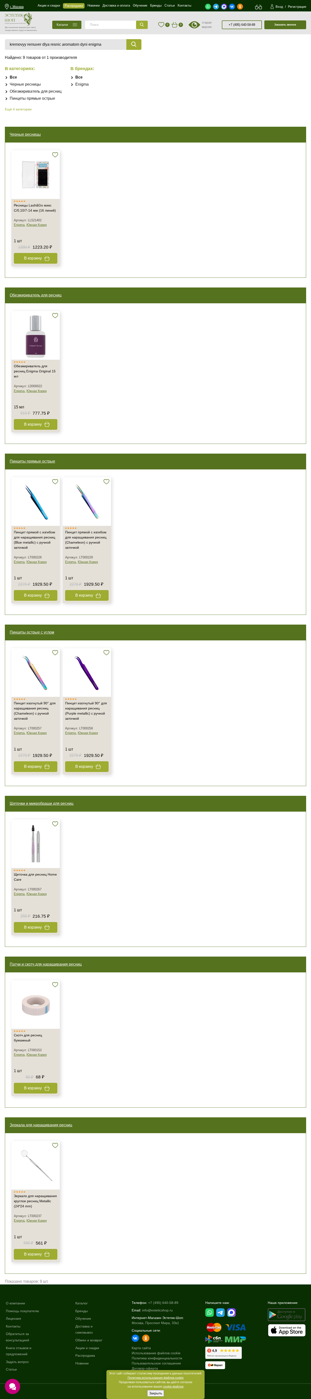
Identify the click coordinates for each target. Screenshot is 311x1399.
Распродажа (85, 1355)
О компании (15, 1303)
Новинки (82, 1363)
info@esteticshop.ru (157, 1310)
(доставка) (31, 27)
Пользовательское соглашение (156, 1363)
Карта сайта (141, 1348)
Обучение (83, 1318)
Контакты (13, 1326)
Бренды (81, 1311)
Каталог (81, 1303)
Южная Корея (36, 225)
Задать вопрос (17, 1362)
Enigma (82, 84)
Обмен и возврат (88, 1340)
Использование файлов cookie (156, 1353)
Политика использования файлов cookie (156, 1378)
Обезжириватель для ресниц (35, 91)
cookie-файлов (173, 1386)
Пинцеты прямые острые (32, 98)
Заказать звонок (285, 24)
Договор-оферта (145, 1368)
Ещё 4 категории (18, 109)
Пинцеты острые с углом (32, 632)
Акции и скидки (87, 1348)
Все (13, 77)
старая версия (207, 25)
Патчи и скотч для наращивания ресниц (46, 964)
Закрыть (155, 1393)
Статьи (11, 1369)
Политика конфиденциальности (157, 1358)
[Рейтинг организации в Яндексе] (223, 1353)
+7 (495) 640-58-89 (242, 25)
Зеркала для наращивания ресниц (41, 1125)
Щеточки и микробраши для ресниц (41, 803)
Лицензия (13, 1318)
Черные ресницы (25, 84)
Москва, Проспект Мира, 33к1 (155, 1323)
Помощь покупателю (22, 1311)
